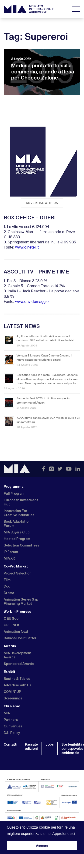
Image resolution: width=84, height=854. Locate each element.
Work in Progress (17, 611)
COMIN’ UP (12, 692)
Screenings (13, 698)
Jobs (50, 744)
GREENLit (11, 625)
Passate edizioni (31, 746)
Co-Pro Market (16, 566)
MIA (7, 713)
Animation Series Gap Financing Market (21, 601)
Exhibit (9, 672)
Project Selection (18, 573)
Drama (9, 593)
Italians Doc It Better (20, 638)
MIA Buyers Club (17, 532)
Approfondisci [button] (63, 834)
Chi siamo (12, 706)
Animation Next (16, 631)
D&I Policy (12, 733)
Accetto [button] (42, 845)
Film (7, 580)
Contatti (10, 744)
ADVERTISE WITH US (42, 203)
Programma (14, 486)
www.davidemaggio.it (33, 302)
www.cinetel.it (27, 247)
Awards (10, 646)
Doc (7, 586)
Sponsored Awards (19, 664)
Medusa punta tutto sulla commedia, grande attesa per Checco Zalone (42, 71)
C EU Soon (12, 618)
